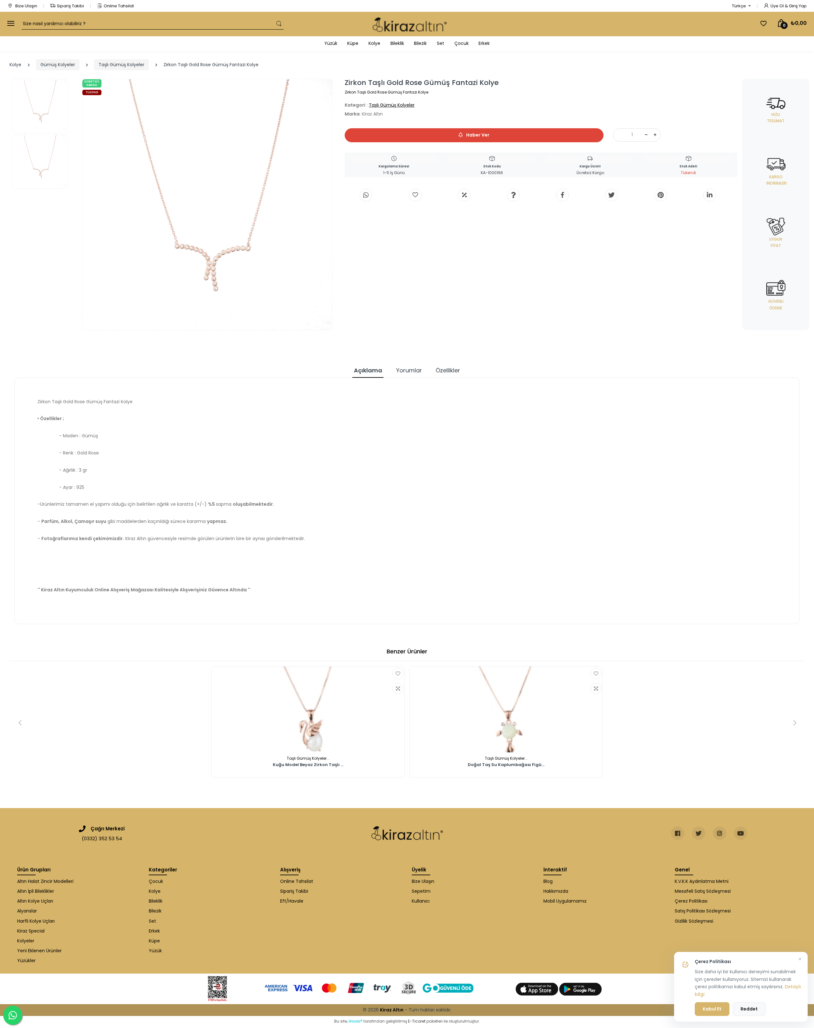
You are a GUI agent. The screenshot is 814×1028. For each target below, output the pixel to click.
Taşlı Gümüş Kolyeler (121, 64)
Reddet (749, 1009)
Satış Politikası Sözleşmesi (703, 911)
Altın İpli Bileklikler (35, 891)
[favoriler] (763, 23)
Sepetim (421, 891)
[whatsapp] (366, 195)
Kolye (374, 43)
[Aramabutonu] (279, 23)
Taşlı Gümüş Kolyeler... (308, 758)
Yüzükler (26, 960)
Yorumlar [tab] (409, 370)
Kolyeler (25, 941)
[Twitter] (611, 195)
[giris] (415, 195)
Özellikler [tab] (448, 370)
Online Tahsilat (119, 6)
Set (440, 43)
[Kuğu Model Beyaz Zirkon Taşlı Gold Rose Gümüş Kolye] (307, 709)
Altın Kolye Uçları (35, 901)
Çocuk (461, 43)
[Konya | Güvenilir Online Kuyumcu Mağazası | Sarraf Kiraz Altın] (407, 833)
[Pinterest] (660, 195)
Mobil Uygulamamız (565, 901)
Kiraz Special (31, 931)
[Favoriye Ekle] (398, 673)
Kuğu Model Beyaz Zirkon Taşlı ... (308, 765)
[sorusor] (513, 195)
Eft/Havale (291, 901)
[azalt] (646, 135)
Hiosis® (355, 1021)
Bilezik (420, 43)
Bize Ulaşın (25, 6)
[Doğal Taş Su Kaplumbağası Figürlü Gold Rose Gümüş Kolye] (506, 709)
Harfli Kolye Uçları (36, 921)
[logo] (410, 24)
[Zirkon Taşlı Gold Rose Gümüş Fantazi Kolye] (207, 204)
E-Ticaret (416, 1021)
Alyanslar (27, 911)
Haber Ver (477, 135)
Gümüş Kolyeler (57, 64)
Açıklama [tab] (368, 370)
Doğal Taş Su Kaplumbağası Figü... (506, 765)
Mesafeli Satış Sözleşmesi (703, 891)
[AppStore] (537, 989)
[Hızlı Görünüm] (398, 688)
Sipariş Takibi (70, 6)
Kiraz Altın (392, 1010)
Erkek (484, 43)
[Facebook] (562, 195)
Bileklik (397, 43)
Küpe (352, 43)
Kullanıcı (421, 901)
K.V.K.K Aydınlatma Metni (701, 881)
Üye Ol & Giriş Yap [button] (788, 6)
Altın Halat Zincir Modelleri (45, 881)
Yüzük (330, 43)
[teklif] (464, 195)
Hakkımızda (555, 891)
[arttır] (655, 135)
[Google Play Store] (580, 989)
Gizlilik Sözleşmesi (694, 921)
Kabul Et (712, 1009)
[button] (741, 6)
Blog (548, 881)
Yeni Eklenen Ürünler (39, 950)
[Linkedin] (709, 195)
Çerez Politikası (691, 901)
